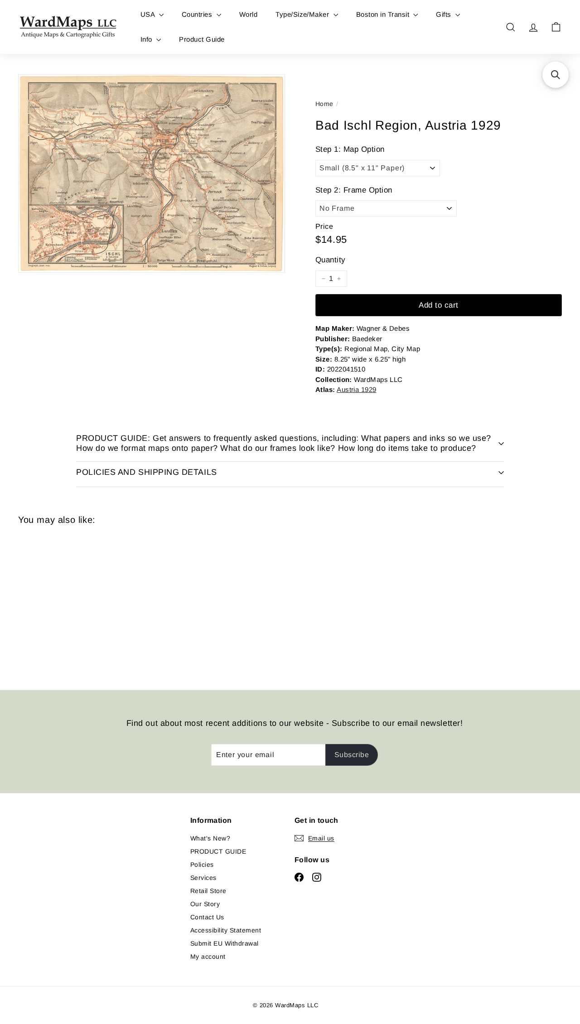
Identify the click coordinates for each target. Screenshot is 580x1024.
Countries (198, 14)
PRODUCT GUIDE (218, 851)
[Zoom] (152, 173)
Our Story (205, 904)
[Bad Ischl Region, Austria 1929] (59, 600)
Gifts (444, 14)
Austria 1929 (356, 389)
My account (208, 956)
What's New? (210, 838)
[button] (555, 75)
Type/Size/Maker (303, 14)
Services (203, 877)
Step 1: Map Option (350, 149)
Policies (202, 864)
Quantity (330, 260)
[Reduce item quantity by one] (323, 278)
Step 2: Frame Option (353, 190)
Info (147, 39)
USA (148, 14)
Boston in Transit (383, 14)
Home (324, 103)
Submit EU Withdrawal (224, 943)
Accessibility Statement (225, 930)
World (248, 14)
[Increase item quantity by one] (339, 278)
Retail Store (208, 890)
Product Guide (201, 39)
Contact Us (207, 917)
